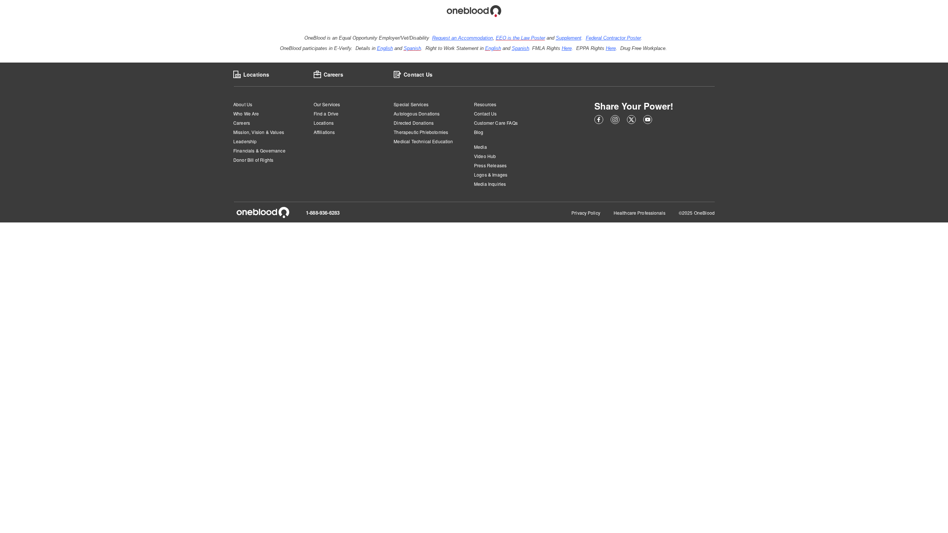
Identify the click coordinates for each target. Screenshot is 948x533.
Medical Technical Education (423, 141)
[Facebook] (598, 120)
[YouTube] (647, 120)
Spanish (520, 48)
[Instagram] (615, 120)
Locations (324, 123)
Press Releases (490, 165)
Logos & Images (490, 174)
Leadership (245, 141)
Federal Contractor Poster (613, 38)
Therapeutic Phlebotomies (421, 132)
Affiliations (324, 132)
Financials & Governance (259, 150)
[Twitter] (631, 120)
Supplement (568, 38)
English (385, 48)
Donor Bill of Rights (253, 160)
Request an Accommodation (462, 38)
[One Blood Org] (263, 212)
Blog (479, 132)
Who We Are (246, 113)
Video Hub (485, 156)
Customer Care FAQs (496, 123)
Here (567, 48)
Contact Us (485, 113)
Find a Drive (326, 113)
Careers (241, 123)
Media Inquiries (490, 184)
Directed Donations (414, 123)
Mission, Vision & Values (258, 132)
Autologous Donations (417, 113)
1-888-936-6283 (323, 212)
